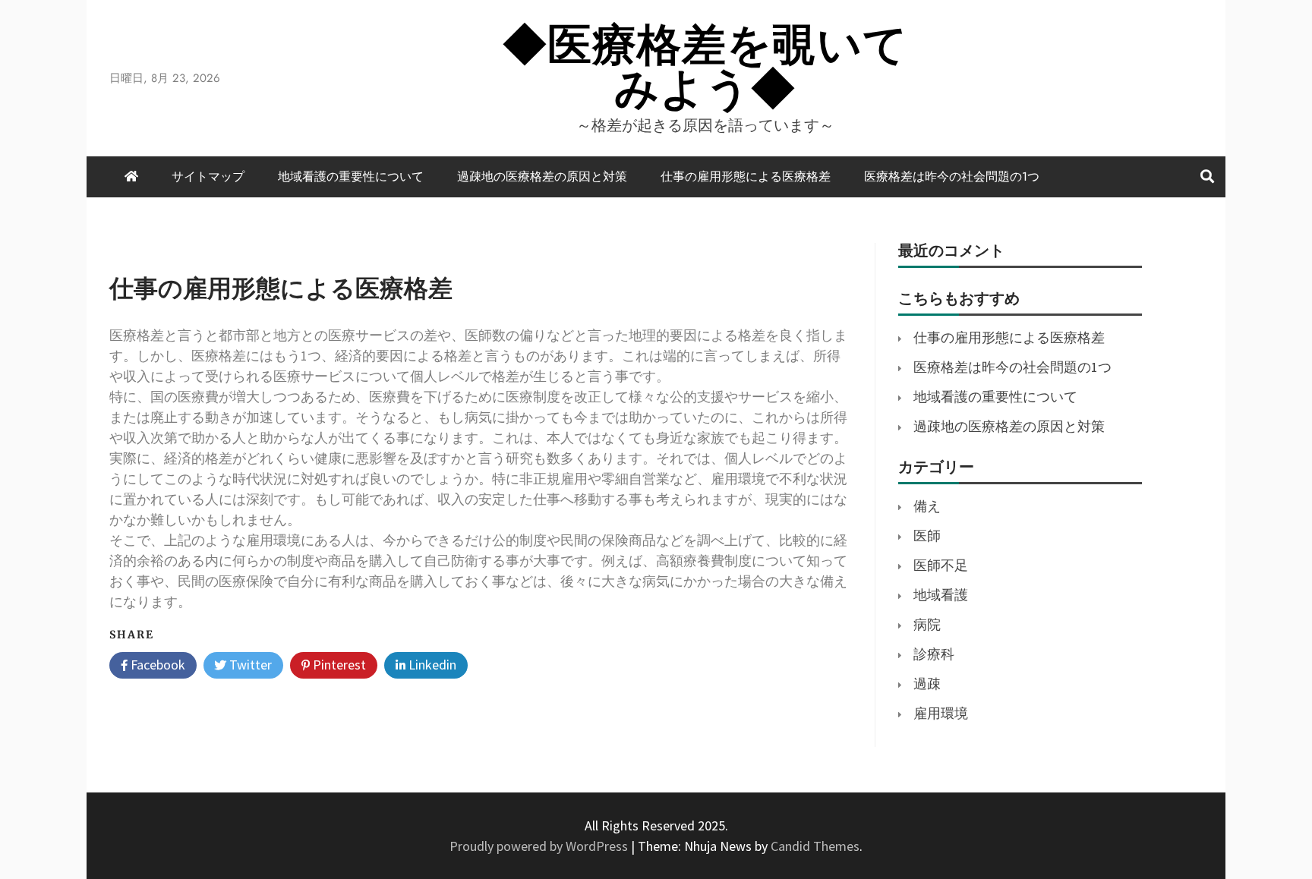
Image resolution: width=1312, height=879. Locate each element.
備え (927, 506)
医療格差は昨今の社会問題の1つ (951, 176)
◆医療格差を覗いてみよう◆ (705, 66)
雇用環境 (940, 713)
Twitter (249, 664)
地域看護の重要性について (351, 176)
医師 (927, 535)
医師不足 (940, 565)
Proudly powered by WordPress (540, 846)
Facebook (156, 664)
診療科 (933, 654)
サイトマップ (208, 176)
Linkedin (430, 664)
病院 (927, 624)
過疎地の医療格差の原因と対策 (542, 176)
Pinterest (338, 664)
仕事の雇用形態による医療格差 (746, 176)
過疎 (927, 683)
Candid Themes (815, 846)
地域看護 (940, 594)
